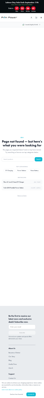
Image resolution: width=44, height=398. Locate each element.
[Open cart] (36, 17)
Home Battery (35, 170)
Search (38, 159)
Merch (11, 368)
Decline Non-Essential (16, 394)
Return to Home (22, 195)
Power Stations (21, 170)
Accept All (31, 394)
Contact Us (12, 378)
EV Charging (9, 170)
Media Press (13, 364)
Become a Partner (14, 353)
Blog (10, 360)
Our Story (12, 356)
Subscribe (22, 333)
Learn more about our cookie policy (12, 390)
